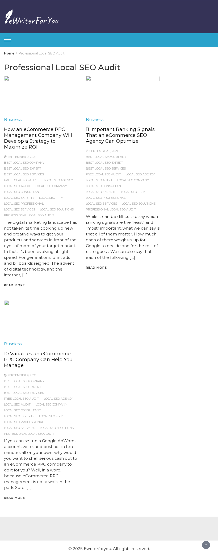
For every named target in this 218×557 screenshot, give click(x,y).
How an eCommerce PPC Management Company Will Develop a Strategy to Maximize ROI (38, 138)
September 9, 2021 (21, 157)
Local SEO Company (51, 186)
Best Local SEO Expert (22, 168)
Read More (14, 285)
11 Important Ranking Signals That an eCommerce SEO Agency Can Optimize (120, 135)
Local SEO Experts (19, 198)
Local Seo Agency (58, 180)
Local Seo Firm (51, 198)
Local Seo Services (19, 209)
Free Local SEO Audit (21, 180)
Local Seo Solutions (57, 209)
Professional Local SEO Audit (29, 215)
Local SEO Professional (24, 203)
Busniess (13, 119)
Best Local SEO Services (24, 174)
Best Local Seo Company (24, 162)
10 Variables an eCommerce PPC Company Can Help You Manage (38, 359)
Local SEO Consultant (22, 192)
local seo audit (17, 186)
